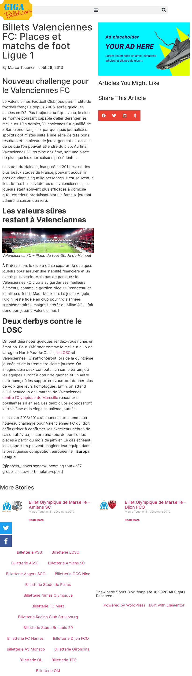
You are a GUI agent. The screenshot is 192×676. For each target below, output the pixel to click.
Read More (36, 520)
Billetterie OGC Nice (72, 573)
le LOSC (63, 352)
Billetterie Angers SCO (25, 573)
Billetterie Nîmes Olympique (48, 595)
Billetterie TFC (64, 660)
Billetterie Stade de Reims (48, 584)
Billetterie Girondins (71, 649)
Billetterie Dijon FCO (71, 638)
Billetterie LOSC (65, 552)
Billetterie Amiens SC (66, 563)
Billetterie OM (48, 670)
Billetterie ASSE (25, 563)
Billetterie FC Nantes (25, 638)
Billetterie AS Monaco (26, 649)
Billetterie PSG (29, 552)
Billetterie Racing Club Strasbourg (48, 616)
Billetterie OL (30, 660)
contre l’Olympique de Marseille (30, 397)
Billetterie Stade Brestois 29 (48, 627)
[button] (96, 10)
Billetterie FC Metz (48, 606)
